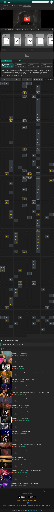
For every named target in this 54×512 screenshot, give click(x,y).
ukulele (13, 50)
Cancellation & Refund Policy (38, 491)
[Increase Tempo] (12, 29)
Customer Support (27, 493)
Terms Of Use (18, 491)
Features (12, 491)
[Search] (48, 2)
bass (28, 50)
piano (9, 50)
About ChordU (5, 491)
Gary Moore (27, 6)
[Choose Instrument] (32, 50)
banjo (23, 50)
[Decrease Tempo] (2, 29)
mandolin (19, 50)
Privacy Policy (26, 491)
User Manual (49, 491)
